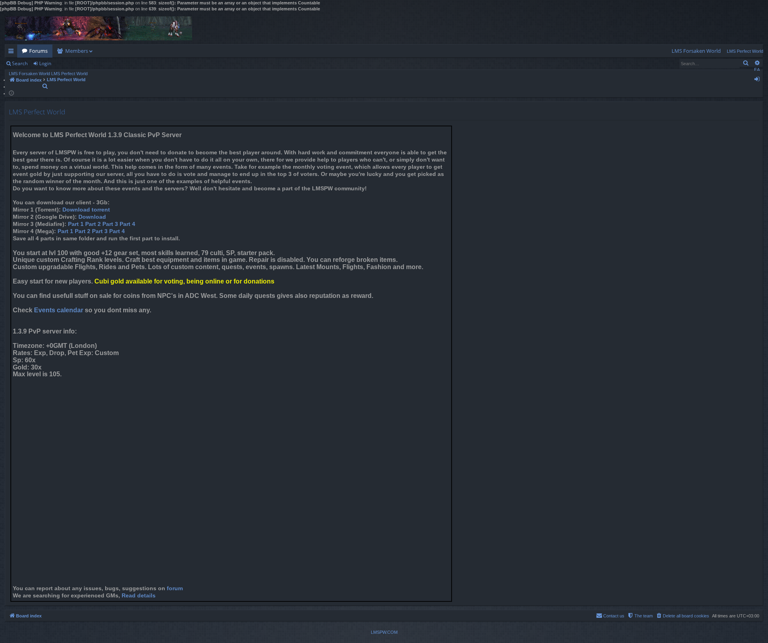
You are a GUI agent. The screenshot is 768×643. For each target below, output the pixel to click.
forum (175, 588)
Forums (38, 50)
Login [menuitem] (758, 80)
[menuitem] (696, 51)
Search (20, 63)
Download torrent (86, 210)
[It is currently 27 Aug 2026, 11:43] (11, 93)
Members (76, 50)
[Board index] (98, 28)
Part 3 (110, 224)
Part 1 (76, 224)
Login (45, 63)
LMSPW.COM (384, 632)
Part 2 (93, 224)
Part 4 (127, 224)
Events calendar (58, 310)
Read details (139, 596)
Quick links (12, 52)
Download (92, 217)
